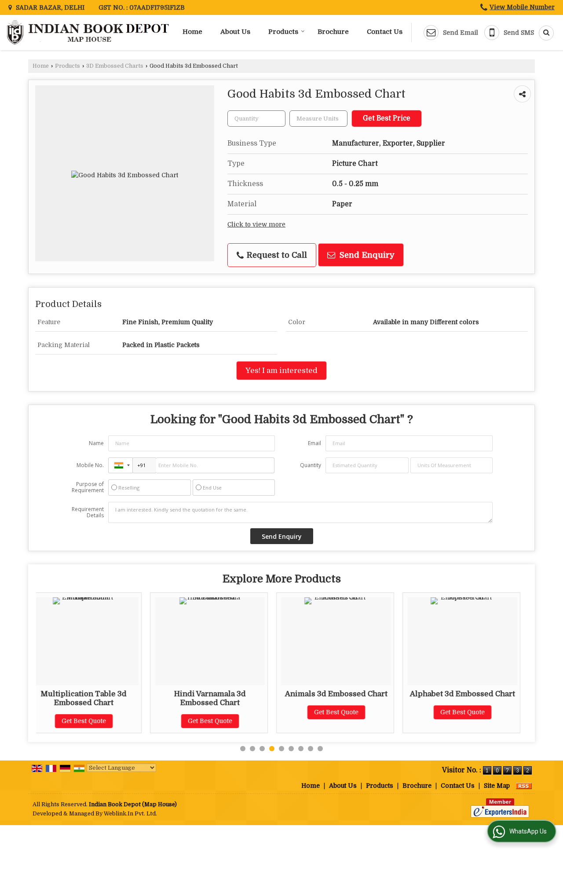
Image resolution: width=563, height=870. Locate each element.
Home (192, 32)
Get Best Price (386, 118)
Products (283, 32)
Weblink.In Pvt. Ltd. (130, 814)
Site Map (497, 785)
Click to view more (256, 224)
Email (314, 443)
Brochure (333, 32)
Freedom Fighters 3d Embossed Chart (494, 698)
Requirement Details (88, 512)
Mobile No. (90, 465)
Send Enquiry (366, 255)
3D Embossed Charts (114, 66)
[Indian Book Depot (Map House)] (89, 32)
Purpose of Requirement (88, 487)
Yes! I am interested (281, 370)
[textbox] (318, 118)
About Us (235, 32)
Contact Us (384, 32)
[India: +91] (120, 465)
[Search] (543, 33)
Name (96, 443)
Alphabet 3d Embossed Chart (367, 694)
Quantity (310, 465)
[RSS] (524, 785)
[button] (522, 7)
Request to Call (276, 255)
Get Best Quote (115, 720)
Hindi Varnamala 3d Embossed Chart (115, 698)
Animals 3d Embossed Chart (241, 694)
